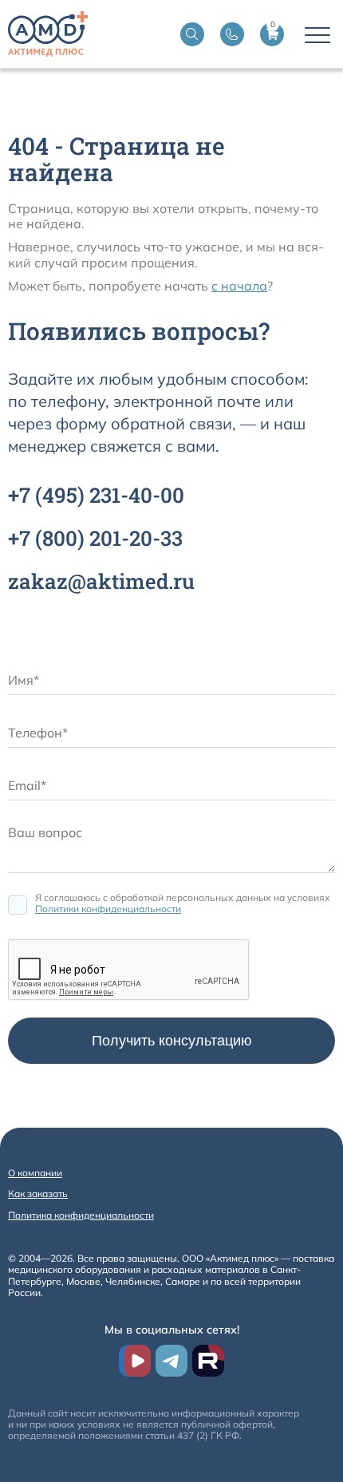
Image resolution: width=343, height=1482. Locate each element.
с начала (239, 286)
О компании (35, 1173)
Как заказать (38, 1193)
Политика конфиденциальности (81, 1215)
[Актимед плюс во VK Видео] (135, 1361)
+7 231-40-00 (96, 494)
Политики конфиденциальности (108, 909)
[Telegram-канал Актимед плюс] (171, 1361)
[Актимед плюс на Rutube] (208, 1361)
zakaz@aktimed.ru (101, 581)
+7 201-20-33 (95, 537)
